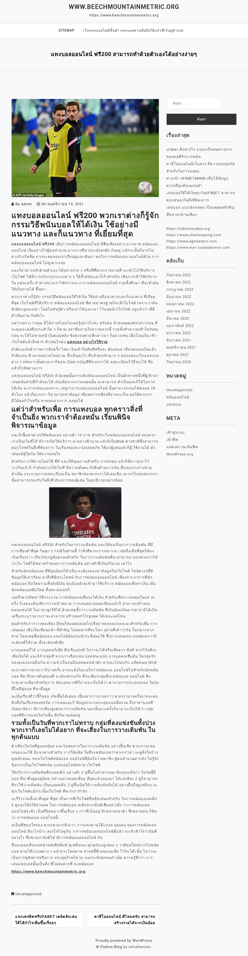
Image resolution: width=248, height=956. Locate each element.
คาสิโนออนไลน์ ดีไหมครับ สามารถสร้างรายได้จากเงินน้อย (124, 919)
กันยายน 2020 (178, 362)
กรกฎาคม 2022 (180, 289)
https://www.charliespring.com (193, 235)
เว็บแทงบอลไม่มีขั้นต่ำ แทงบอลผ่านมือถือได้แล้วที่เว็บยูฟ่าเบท (133, 30)
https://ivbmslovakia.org (188, 229)
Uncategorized (29, 894)
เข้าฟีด (172, 440)
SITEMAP (67, 30)
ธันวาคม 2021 (178, 340)
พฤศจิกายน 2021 (181, 347)
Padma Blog (111, 947)
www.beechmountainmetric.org (124, 6)
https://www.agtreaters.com (191, 241)
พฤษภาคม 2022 (180, 304)
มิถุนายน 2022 (178, 297)
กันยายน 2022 (178, 275)
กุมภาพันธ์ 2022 (180, 326)
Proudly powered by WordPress (124, 940)
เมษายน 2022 (178, 311)
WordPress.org (179, 454)
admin (26, 204)
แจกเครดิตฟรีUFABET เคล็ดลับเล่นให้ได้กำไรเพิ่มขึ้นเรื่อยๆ (46, 919)
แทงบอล (173, 404)
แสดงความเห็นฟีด (182, 447)
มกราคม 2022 (178, 333)
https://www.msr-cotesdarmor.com (198, 247)
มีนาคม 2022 (177, 318)
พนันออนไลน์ (177, 397)
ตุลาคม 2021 (177, 355)
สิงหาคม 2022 (178, 282)
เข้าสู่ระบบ (175, 432)
